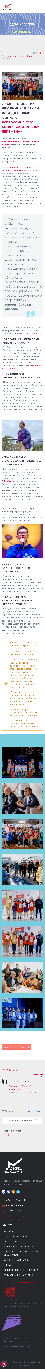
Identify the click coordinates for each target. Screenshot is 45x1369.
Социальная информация (19, 1275)
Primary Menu (40, 7)
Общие (30, 56)
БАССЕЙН (8, 1231)
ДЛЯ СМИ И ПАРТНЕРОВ (16, 1260)
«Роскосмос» (8, 368)
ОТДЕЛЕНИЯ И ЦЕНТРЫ (15, 1237)
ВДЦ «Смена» (8, 481)
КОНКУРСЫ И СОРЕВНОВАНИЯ (19, 1247)
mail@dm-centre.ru (14, 1205)
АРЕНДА (8, 1265)
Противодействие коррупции (21, 1270)
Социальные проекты (13, 56)
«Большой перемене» (30, 333)
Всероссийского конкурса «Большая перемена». (21, 127)
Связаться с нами (14, 1217)
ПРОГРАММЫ (10, 1242)
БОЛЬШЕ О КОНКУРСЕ (14, 1047)
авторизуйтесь (36, 1111)
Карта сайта (12, 1225)
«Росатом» (35, 365)
